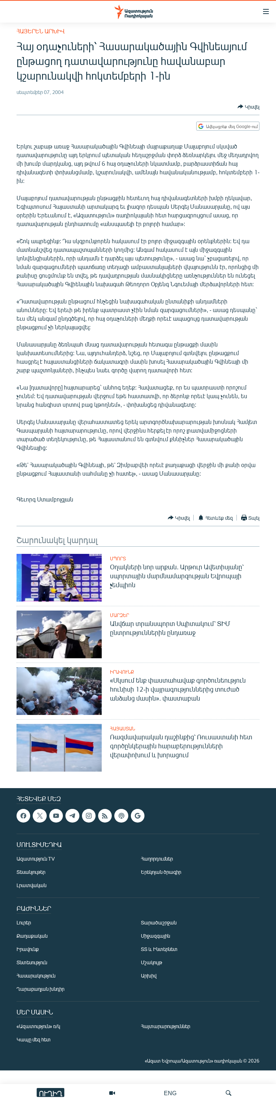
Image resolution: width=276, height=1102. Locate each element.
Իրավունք (122, 672)
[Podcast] (121, 816)
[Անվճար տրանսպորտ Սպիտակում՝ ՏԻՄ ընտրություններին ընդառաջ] (59, 634)
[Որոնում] (228, 1093)
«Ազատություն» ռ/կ (38, 1026)
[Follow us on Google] (137, 816)
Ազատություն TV (36, 859)
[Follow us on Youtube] (56, 816)
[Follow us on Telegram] (72, 816)
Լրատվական (31, 885)
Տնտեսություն (32, 963)
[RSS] (105, 816)
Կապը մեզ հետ (34, 1040)
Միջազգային (155, 936)
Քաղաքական (32, 936)
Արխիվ (148, 976)
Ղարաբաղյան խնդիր (40, 989)
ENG (170, 1092)
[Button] (248, 106)
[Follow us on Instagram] (89, 816)
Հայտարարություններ (165, 1026)
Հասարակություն (36, 976)
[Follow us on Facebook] (23, 816)
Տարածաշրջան (158, 923)
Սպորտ (118, 558)
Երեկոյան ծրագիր (161, 872)
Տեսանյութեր (31, 872)
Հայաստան (122, 728)
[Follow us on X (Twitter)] (39, 816)
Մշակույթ (151, 963)
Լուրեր (24, 923)
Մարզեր (119, 615)
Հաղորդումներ (157, 859)
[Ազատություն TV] (112, 1093)
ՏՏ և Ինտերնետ (159, 949)
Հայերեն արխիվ (41, 31)
